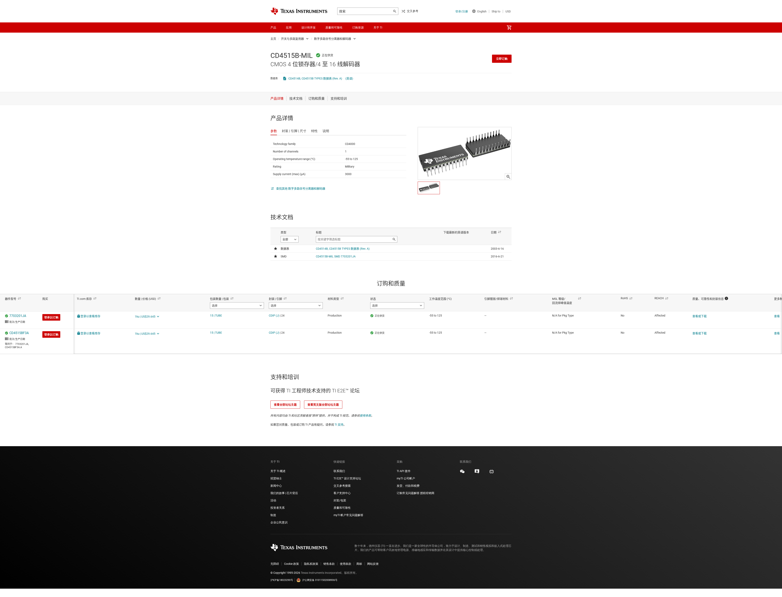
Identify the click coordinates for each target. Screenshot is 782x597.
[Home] (298, 11)
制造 (273, 515)
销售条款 (329, 563)
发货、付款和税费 (408, 485)
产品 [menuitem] (273, 27)
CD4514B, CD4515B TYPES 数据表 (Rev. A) (315, 78)
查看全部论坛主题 (285, 404)
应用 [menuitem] (289, 27)
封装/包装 (340, 500)
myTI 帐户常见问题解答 (348, 515)
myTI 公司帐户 (406, 478)
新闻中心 (276, 485)
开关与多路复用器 (292, 38)
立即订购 (501, 58)
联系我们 (339, 471)
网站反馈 (373, 563)
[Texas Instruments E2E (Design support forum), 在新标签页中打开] (476, 473)
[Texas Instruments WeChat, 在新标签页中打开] (462, 473)
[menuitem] (509, 27)
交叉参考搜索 (342, 485)
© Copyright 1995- (285, 572)
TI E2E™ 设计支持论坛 (347, 478)
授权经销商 (427, 493)
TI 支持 (339, 424)
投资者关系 (277, 507)
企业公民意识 (279, 522)
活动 (273, 500)
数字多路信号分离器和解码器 (332, 38)
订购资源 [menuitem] (358, 27)
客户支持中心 (342, 493)
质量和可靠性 (342, 507)
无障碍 (274, 563)
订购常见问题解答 (408, 493)
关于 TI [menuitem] (377, 27)
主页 (273, 38)
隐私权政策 (311, 563)
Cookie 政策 (291, 563)
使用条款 (365, 415)
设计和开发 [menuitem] (308, 27)
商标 (359, 563)
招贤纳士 (276, 478)
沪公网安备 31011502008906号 (319, 580)
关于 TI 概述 (278, 471)
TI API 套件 (404, 471)
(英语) (349, 78)
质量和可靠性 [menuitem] (334, 27)
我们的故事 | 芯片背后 (284, 493)
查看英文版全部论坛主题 (323, 404)
